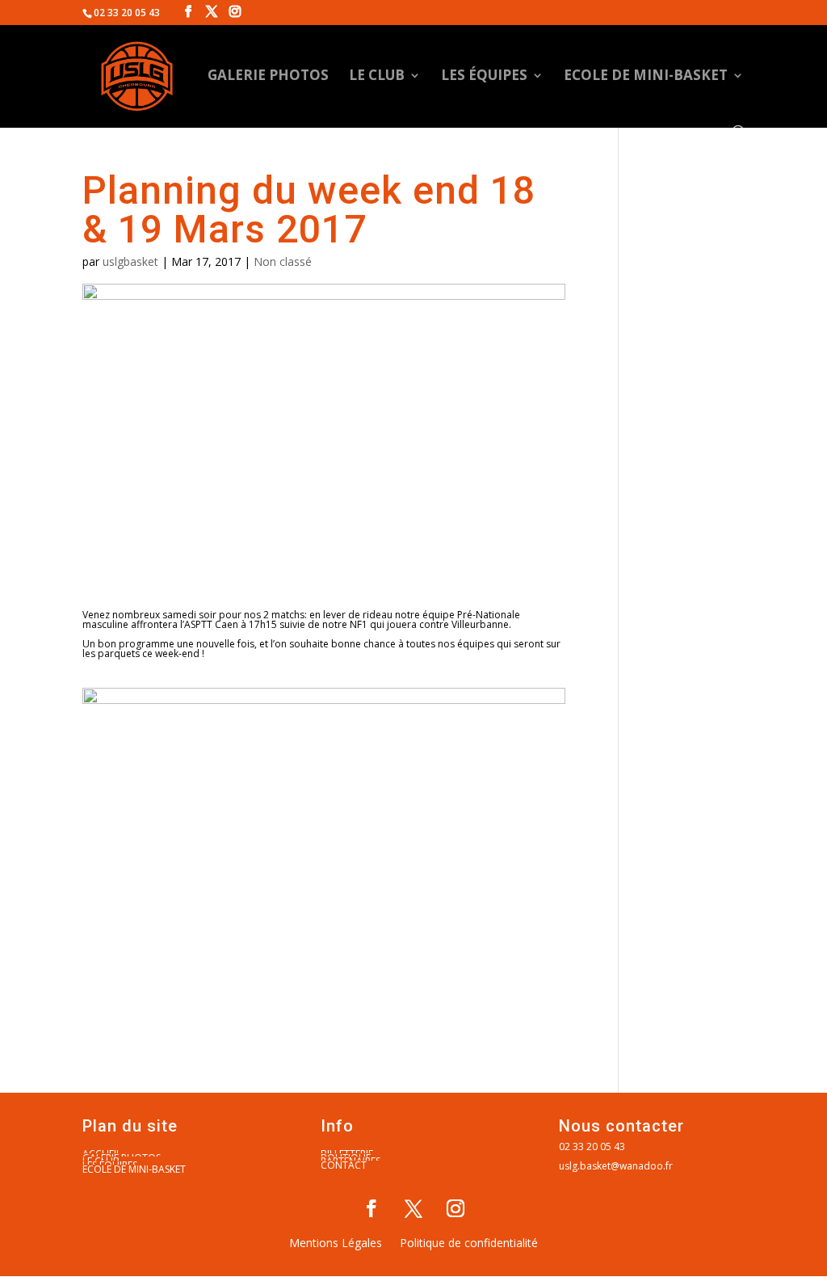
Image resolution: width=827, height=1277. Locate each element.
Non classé (283, 261)
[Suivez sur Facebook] (371, 1208)
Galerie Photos (268, 77)
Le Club (377, 77)
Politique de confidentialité (469, 1243)
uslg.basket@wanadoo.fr (616, 1166)
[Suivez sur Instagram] (455, 1208)
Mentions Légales (335, 1243)
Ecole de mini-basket (646, 77)
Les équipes (484, 77)
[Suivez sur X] (413, 1208)
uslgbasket (130, 261)
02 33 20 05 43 (592, 1146)
